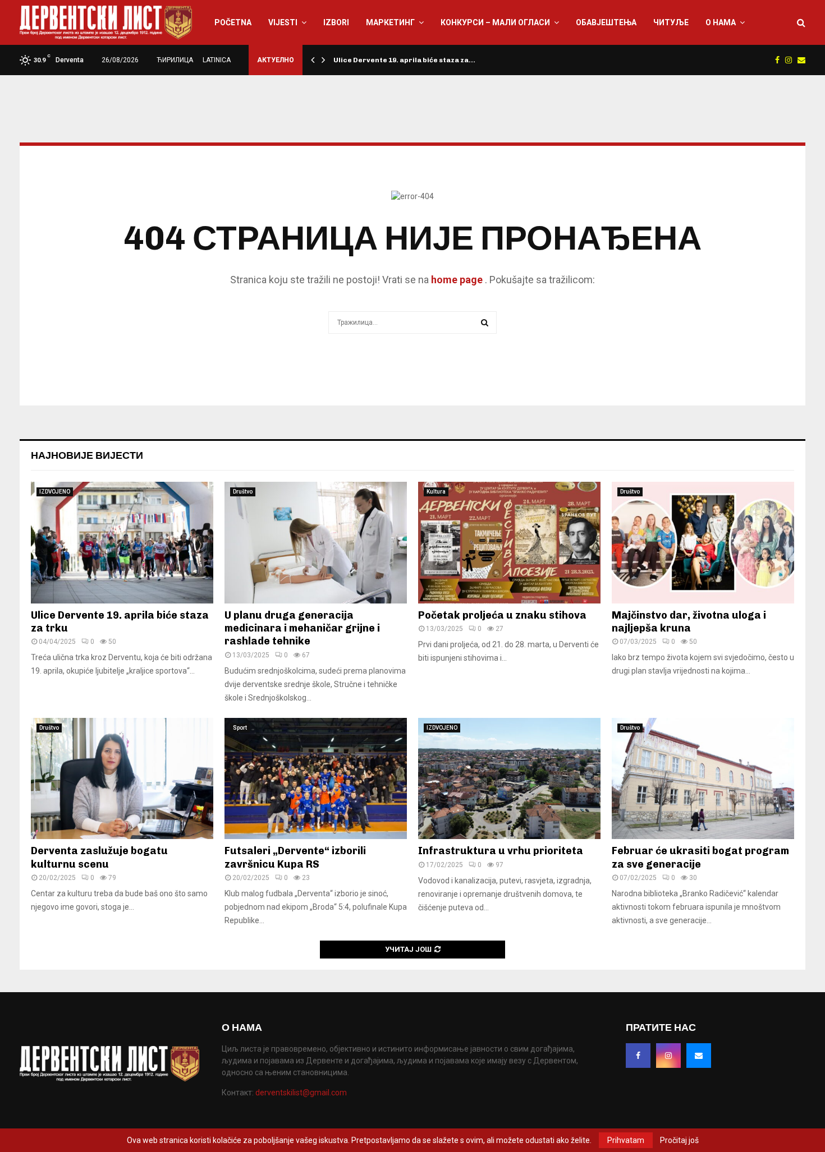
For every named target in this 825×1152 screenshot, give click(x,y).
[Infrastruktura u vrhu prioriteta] (509, 779)
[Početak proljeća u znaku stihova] (509, 542)
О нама (720, 22)
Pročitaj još (679, 1140)
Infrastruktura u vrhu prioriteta (500, 851)
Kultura (436, 492)
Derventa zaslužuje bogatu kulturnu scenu (99, 857)
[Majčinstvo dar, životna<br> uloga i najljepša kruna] (703, 542)
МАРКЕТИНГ (390, 22)
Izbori (336, 22)
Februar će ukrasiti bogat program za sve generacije (700, 857)
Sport (240, 728)
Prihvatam (625, 1140)
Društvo (243, 492)
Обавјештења (606, 22)
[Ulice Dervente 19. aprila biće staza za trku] (122, 542)
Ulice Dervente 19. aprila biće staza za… (404, 60)
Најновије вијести (87, 455)
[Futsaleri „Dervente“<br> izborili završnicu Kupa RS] (315, 779)
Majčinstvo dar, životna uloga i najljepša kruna (689, 621)
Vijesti (282, 22)
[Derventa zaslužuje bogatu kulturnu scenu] (122, 779)
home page (457, 279)
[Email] (698, 1055)
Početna (232, 22)
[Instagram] (668, 1055)
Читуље (671, 22)
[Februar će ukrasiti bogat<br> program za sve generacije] (703, 779)
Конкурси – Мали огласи (495, 22)
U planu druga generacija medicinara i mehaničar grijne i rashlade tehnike (302, 628)
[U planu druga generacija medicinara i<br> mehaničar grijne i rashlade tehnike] (315, 542)
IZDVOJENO (54, 492)
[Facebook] (638, 1055)
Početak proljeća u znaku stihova (502, 615)
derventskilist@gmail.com (301, 1092)
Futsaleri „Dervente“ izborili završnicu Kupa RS (295, 857)
